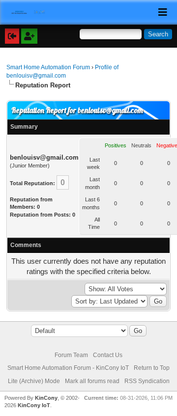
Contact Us (107, 355)
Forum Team (71, 355)
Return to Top (152, 367)
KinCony (46, 398)
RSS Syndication (147, 381)
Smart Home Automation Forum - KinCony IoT (68, 367)
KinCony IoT (34, 405)
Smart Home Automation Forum (48, 67)
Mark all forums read (92, 381)
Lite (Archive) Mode (34, 381)
